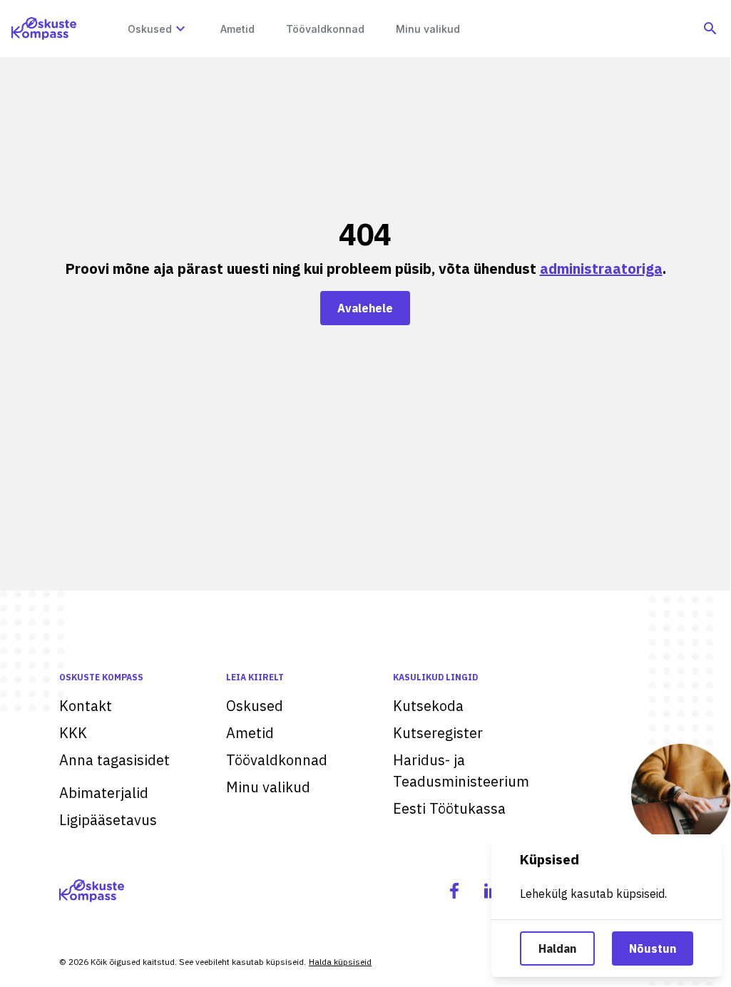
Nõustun (652, 948)
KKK (73, 732)
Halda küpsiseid (340, 961)
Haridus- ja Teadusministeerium (461, 770)
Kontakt (85, 705)
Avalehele (365, 308)
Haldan (557, 948)
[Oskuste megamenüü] (180, 28)
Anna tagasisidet (114, 759)
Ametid (250, 732)
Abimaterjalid (103, 792)
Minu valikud (268, 787)
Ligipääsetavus (108, 819)
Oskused (254, 705)
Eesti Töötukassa (449, 808)
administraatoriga (601, 268)
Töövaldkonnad (276, 759)
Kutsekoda (428, 705)
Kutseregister (438, 732)
